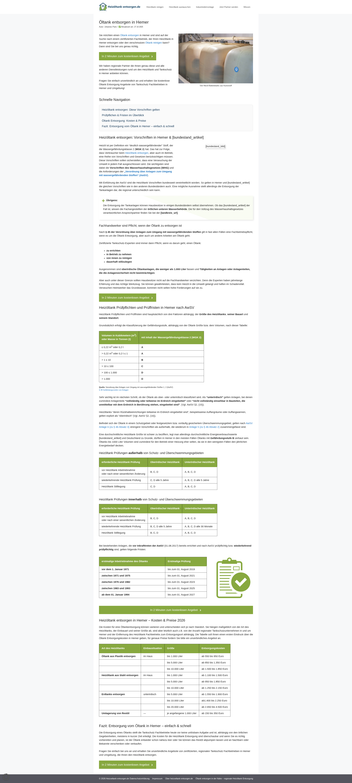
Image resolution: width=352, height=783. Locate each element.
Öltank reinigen (153, 42)
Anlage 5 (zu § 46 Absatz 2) (204, 427)
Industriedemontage (205, 7)
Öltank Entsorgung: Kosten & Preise (124, 120)
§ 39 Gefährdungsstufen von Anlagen (113, 390)
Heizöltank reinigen (154, 7)
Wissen (247, 7)
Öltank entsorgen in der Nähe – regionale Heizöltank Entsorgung (224, 778)
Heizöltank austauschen (180, 7)
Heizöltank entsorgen (136, 153)
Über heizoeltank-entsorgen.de (179, 778)
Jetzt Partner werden (228, 7)
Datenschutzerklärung (139, 778)
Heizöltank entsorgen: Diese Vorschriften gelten (131, 109)
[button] (6, 777)
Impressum (157, 778)
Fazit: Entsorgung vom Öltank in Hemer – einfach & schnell (138, 126)
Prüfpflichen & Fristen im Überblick (123, 115)
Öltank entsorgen (129, 35)
